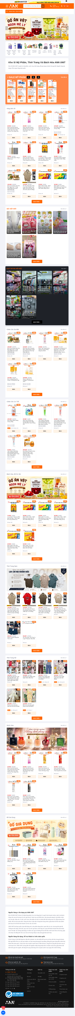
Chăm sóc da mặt (13, 329)
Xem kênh (63, 268)
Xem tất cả (64, 76)
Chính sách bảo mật (31, 987)
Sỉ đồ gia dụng (52, 988)
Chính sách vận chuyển (31, 983)
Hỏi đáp (39, 976)
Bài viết (29, 976)
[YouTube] (14, 988)
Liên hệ (28, 990)
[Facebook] (10, 988)
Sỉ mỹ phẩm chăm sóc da (53, 974)
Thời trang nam (12, 566)
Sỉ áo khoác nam (63, 988)
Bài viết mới (11, 208)
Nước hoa (10, 725)
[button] (31, 36)
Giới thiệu (29, 972)
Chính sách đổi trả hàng (31, 979)
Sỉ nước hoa (52, 985)
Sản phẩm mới (41, 972)
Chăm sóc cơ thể (13, 401)
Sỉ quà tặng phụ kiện (63, 992)
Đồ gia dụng (11, 817)
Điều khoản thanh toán (42, 979)
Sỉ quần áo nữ (62, 977)
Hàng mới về (11, 108)
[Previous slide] (6, 28)
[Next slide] (67, 28)
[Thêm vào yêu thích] (9, 81)
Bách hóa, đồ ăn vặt (14, 474)
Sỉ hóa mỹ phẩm (52, 981)
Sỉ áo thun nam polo (63, 985)
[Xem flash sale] (3, 1008)
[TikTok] (12, 988)
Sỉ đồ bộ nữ (62, 981)
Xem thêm (36, 201)
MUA (11, 100)
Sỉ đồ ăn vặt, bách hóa (53, 992)
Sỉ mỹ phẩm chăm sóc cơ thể (53, 977)
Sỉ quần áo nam (63, 974)
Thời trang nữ (11, 657)
